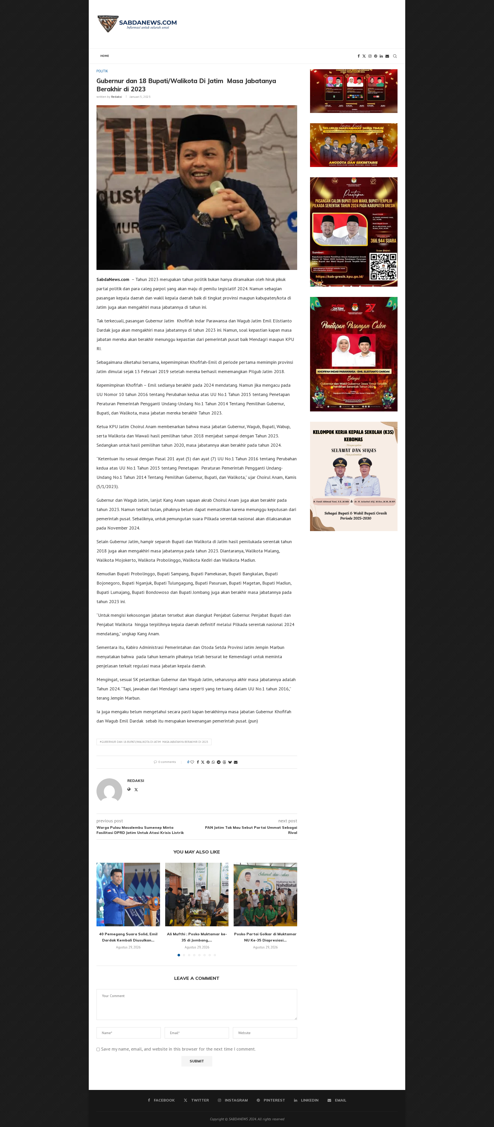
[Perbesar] (390, 75)
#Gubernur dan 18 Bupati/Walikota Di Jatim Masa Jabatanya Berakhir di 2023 (154, 742)
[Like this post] (192, 762)
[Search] (395, 56)
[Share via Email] (235, 762)
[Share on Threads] (224, 762)
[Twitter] (364, 56)
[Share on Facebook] (198, 762)
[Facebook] (359, 56)
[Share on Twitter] (203, 762)
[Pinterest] (375, 56)
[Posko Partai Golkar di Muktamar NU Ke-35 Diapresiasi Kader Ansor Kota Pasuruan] (265, 894)
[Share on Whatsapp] (213, 762)
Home (104, 56)
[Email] (387, 56)
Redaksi (116, 97)
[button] (103, 909)
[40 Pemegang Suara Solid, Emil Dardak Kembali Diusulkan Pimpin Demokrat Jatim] (128, 894)
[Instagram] (370, 56)
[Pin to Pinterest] (208, 762)
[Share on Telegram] (218, 762)
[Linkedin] (381, 56)
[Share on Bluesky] (230, 762)
